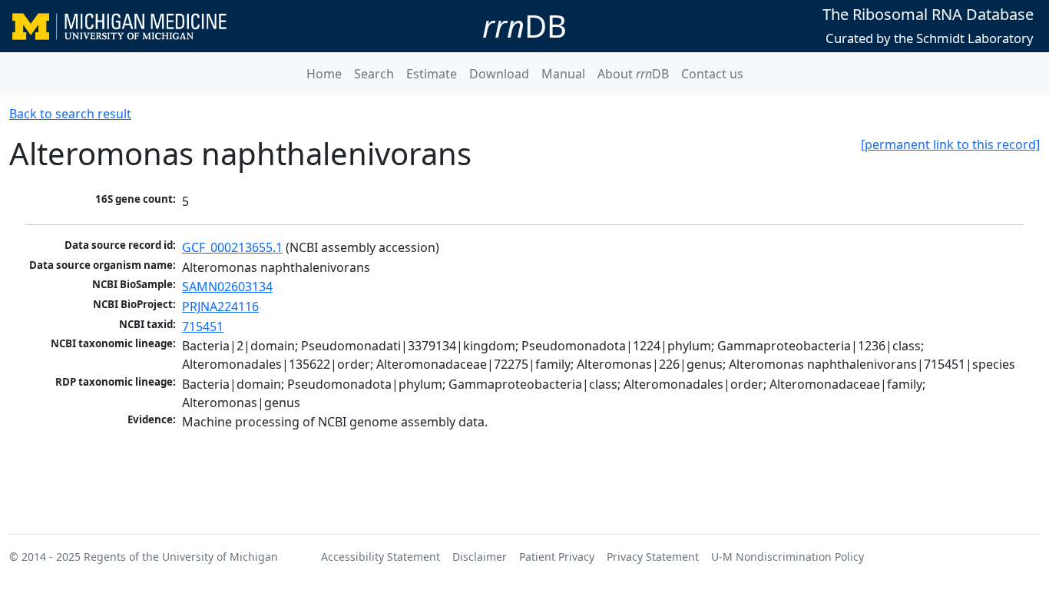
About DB (633, 73)
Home (324, 73)
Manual (563, 73)
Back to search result (70, 113)
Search (374, 73)
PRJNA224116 (220, 306)
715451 (202, 326)
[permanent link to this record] (950, 144)
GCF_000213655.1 (232, 247)
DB (524, 26)
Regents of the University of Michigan (181, 556)
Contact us (712, 73)
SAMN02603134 (227, 286)
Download (499, 73)
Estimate (431, 73)
